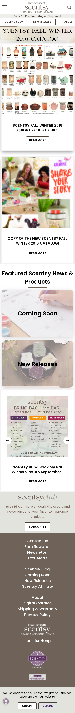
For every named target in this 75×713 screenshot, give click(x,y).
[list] (37, 16)
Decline (47, 706)
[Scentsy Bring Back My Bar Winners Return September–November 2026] (37, 427)
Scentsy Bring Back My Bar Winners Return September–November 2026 (37, 469)
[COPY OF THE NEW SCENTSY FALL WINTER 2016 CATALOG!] (37, 194)
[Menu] (4, 7)
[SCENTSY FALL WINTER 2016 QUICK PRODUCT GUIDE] (37, 80)
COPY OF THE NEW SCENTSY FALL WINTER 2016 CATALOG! (37, 241)
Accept (27, 706)
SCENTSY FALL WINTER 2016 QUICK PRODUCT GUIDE (37, 128)
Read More (39, 141)
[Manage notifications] (6, 701)
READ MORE (39, 482)
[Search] (69, 7)
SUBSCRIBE (37, 526)
